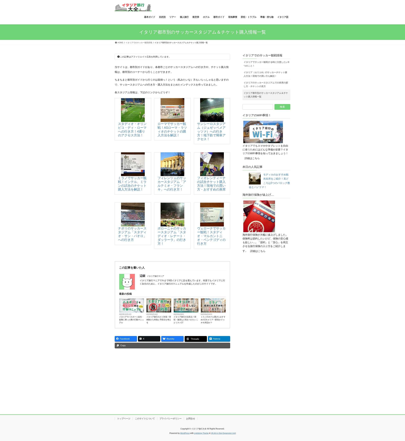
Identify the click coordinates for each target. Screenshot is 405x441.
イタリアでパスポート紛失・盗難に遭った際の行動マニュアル (131, 320)
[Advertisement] (172, 374)
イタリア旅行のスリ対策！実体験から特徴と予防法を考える (158, 320)
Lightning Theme (201, 433)
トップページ (123, 418)
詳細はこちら (252, 158)
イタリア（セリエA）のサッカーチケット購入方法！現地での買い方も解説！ (265, 74)
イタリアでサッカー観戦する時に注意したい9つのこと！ (266, 64)
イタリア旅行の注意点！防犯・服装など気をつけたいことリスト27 (186, 320)
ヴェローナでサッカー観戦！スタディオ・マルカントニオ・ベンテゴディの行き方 (211, 236)
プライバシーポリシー (170, 418)
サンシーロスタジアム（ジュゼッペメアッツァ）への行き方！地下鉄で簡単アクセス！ (211, 131)
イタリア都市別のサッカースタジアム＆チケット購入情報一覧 (266, 95)
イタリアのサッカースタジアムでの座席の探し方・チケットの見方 (266, 84)
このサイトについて (145, 418)
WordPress (185, 433)
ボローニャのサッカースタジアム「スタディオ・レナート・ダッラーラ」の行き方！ (172, 236)
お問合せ (190, 418)
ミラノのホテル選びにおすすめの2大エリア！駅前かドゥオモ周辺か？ (213, 320)
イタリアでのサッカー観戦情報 (262, 55)
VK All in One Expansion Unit (223, 433)
